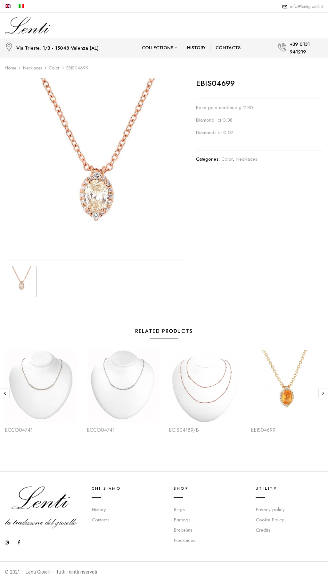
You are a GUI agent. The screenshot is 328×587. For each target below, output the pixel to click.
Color (54, 68)
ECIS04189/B (184, 430)
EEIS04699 (263, 430)
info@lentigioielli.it (306, 6)
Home (10, 68)
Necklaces (32, 68)
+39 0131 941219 (300, 48)
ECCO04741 (19, 430)
